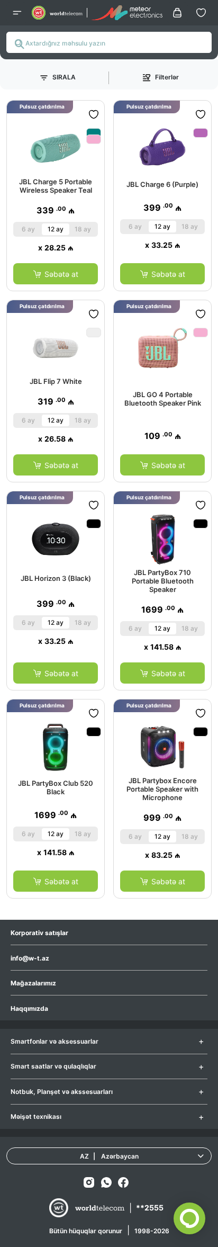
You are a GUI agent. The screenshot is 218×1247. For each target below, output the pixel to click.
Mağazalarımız (33, 983)
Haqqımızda (29, 1008)
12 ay (55, 229)
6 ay (28, 229)
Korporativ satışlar (39, 933)
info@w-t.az (30, 958)
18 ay (83, 229)
